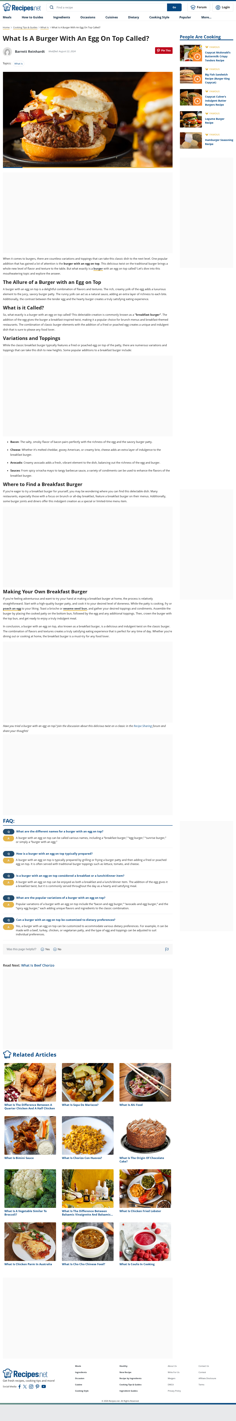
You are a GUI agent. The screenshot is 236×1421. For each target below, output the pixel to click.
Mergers (171, 1378)
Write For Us (173, 1372)
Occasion (79, 1378)
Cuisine (78, 1384)
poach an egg (12, 608)
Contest (202, 1372)
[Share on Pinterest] (164, 50)
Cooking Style (82, 1390)
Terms (201, 1384)
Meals (78, 1366)
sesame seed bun (75, 608)
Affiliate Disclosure (207, 1378)
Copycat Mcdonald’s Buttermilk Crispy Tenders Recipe (217, 56)
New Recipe (125, 1372)
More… (206, 17)
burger (98, 268)
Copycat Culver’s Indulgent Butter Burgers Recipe (215, 100)
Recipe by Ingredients (130, 1378)
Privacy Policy (174, 1390)
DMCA (171, 1384)
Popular (185, 17)
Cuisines (111, 17)
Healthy (123, 1366)
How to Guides (32, 17)
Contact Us (204, 1366)
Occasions (87, 17)
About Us (172, 1366)
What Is (44, 27)
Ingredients (61, 17)
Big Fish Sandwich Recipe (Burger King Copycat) (217, 78)
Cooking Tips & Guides (25, 27)
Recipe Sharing (143, 726)
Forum (201, 7)
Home (6, 27)
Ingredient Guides (128, 1390)
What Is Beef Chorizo (37, 965)
